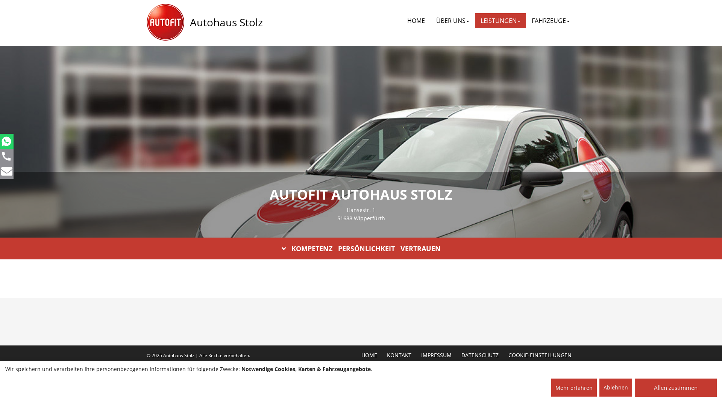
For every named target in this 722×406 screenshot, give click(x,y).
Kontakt (399, 355)
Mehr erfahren (574, 387)
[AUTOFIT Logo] (165, 22)
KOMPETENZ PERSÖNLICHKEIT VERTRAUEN (366, 248)
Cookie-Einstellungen (540, 355)
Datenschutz (480, 355)
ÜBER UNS (451, 21)
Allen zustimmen (676, 387)
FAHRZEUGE (549, 21)
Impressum (436, 355)
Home (416, 21)
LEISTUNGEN (499, 21)
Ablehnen (616, 387)
